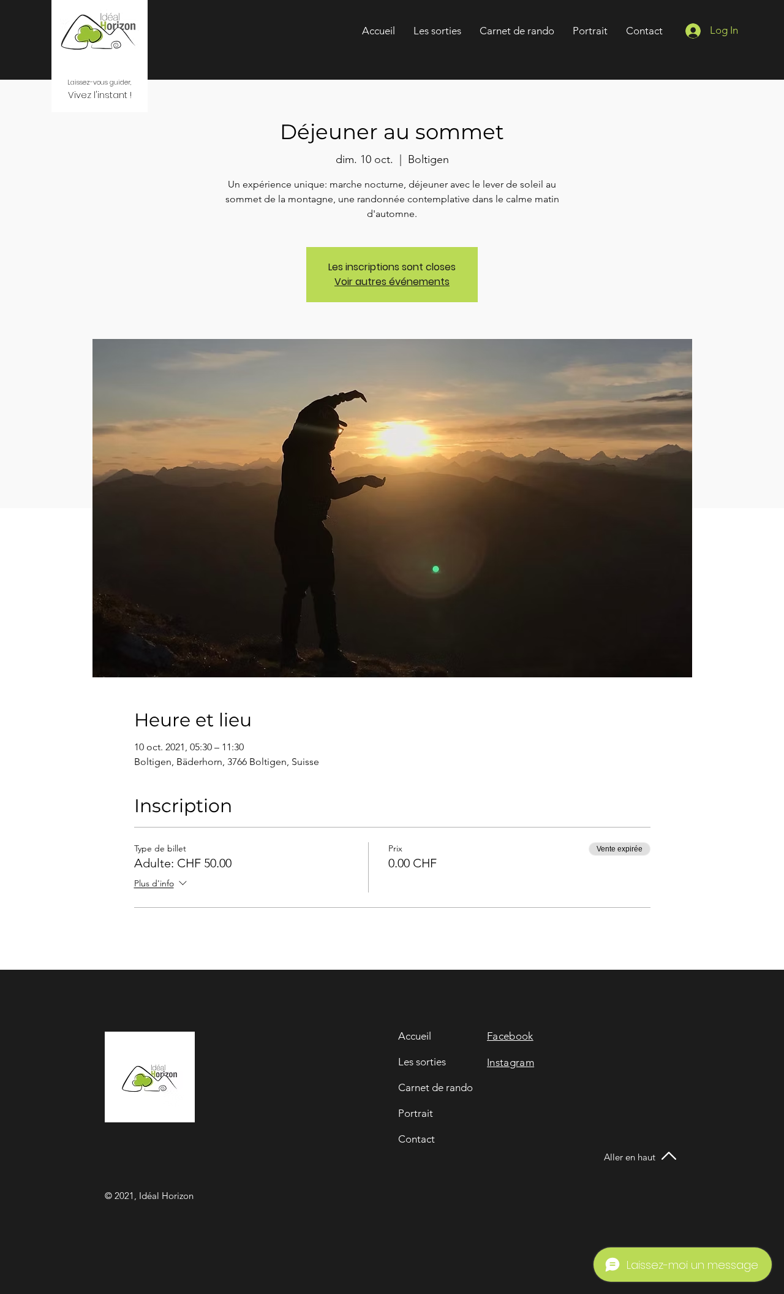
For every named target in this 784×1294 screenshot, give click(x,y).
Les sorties (422, 1062)
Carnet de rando (435, 1087)
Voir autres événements (392, 282)
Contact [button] (416, 1139)
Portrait (415, 1113)
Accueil (414, 1036)
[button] (644, 30)
